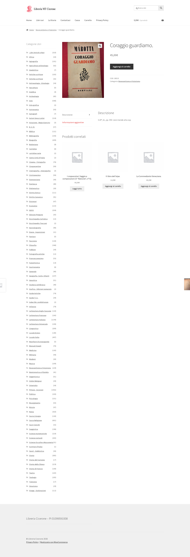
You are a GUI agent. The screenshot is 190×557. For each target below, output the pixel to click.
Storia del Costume (37, 460)
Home (29, 20)
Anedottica (33, 70)
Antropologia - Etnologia (39, 83)
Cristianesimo (35, 175)
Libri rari (40, 20)
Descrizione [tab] (67, 114)
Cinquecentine (35, 166)
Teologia (32, 477)
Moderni (32, 359)
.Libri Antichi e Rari (36, 52)
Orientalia (33, 385)
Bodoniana (33, 144)
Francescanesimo (36, 258)
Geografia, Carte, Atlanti (39, 276)
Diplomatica (34, 188)
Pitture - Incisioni (36, 390)
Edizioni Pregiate (36, 215)
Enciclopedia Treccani (38, 223)
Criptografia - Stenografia (40, 171)
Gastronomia (34, 267)
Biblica (32, 131)
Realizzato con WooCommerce (54, 542)
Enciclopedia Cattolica (38, 219)
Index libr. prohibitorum (38, 302)
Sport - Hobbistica (36, 451)
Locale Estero (34, 333)
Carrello (88, 20)
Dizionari (33, 201)
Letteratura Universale (38, 324)
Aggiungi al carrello (121, 66)
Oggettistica (34, 376)
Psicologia (33, 398)
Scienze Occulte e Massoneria (41, 442)
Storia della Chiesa (36, 464)
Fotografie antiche (36, 254)
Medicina (32, 350)
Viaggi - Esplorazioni (37, 490)
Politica (32, 394)
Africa (31, 57)
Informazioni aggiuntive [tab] (73, 122)
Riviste (32, 407)
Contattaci (65, 20)
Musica (32, 363)
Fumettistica (34, 263)
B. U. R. (32, 127)
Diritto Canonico (36, 197)
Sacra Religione (35, 420)
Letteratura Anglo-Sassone (40, 311)
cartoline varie (35, 153)
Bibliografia (34, 136)
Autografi (33, 114)
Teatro (32, 473)
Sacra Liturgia (35, 416)
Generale (32, 271)
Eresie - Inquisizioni (37, 232)
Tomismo (33, 482)
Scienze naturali (35, 438)
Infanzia (32, 306)
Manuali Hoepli (35, 346)
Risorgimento (34, 403)
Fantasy (32, 236)
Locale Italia (34, 337)
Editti (31, 210)
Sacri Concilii (34, 425)
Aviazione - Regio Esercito (39, 122)
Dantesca (33, 184)
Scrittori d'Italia (35, 447)
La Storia (52, 20)
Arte (31, 101)
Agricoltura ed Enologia (38, 65)
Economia (33, 206)
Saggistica (33, 429)
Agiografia (33, 61)
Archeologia (34, 96)
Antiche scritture (36, 74)
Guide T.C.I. (33, 298)
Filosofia (32, 245)
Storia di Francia (36, 469)
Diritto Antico (34, 192)
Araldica (32, 92)
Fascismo (33, 241)
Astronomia (34, 109)
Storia (31, 455)
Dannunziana (34, 179)
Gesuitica (33, 280)
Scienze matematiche (38, 433)
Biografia (33, 140)
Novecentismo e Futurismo (46, 30)
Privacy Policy (102, 20)
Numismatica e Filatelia (39, 372)
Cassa (77, 20)
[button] (100, 46)
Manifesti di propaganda (39, 342)
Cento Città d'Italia (37, 158)
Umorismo (33, 486)
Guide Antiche (34, 293)
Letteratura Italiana (37, 320)
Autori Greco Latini (36, 118)
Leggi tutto (77, 188)
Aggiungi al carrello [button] (113, 186)
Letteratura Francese (37, 315)
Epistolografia (35, 228)
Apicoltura (33, 87)
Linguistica (33, 328)
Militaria (32, 355)
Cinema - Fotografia (37, 162)
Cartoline (33, 149)
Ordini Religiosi (35, 381)
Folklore (32, 249)
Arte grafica (34, 105)
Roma (31, 412)
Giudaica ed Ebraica (37, 285)
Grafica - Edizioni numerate (40, 289)
